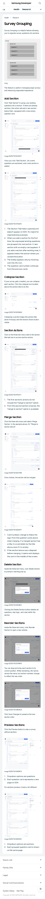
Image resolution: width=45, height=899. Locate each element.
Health (16, 10)
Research (26, 10)
